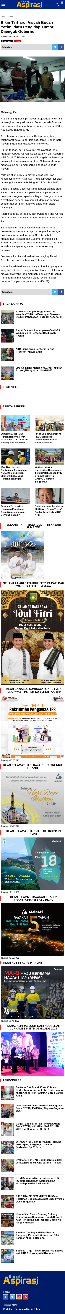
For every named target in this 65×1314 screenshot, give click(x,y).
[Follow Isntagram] (19, 1296)
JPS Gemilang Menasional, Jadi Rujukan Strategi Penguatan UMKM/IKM (39, 369)
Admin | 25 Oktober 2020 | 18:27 (13, 36)
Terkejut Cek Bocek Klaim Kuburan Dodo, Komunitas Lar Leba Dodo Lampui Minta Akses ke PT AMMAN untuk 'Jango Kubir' (39, 1091)
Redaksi (7, 1309)
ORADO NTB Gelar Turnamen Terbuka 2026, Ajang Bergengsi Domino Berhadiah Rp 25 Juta (38, 1145)
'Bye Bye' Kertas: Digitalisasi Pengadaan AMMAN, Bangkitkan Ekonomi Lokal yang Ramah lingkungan (14, 473)
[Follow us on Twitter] (12, 1296)
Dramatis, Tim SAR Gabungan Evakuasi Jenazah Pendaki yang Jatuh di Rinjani (39, 1161)
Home (3, 17)
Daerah (10, 17)
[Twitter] (55, 47)
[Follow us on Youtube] (25, 1296)
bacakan (7, 41)
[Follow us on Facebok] (5, 1296)
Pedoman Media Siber (27, 1309)
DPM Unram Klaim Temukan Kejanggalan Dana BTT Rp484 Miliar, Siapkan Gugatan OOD (40, 1108)
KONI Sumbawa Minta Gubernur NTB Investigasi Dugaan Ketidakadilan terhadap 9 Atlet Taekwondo (37, 1181)
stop (17, 41)
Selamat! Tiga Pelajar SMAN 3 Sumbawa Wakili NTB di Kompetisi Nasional (39, 1252)
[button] (61, 1)
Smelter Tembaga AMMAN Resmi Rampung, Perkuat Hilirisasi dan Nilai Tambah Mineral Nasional (37, 1235)
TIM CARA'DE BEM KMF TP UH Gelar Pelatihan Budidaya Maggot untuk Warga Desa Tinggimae (40, 1199)
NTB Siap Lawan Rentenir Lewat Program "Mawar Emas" (35, 350)
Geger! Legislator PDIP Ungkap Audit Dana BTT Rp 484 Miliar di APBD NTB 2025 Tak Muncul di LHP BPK (38, 1126)
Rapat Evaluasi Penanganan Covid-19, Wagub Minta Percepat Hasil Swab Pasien (38, 333)
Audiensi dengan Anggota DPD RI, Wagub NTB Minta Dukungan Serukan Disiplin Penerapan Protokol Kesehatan (39, 314)
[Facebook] (61, 47)
